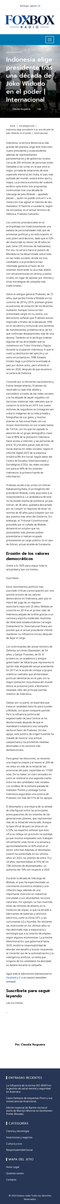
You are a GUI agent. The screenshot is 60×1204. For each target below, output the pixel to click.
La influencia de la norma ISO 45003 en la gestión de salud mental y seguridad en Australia (28, 1089)
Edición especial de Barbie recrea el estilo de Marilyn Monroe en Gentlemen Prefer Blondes (29, 1111)
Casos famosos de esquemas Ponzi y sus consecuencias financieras (29, 1099)
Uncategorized (14, 52)
